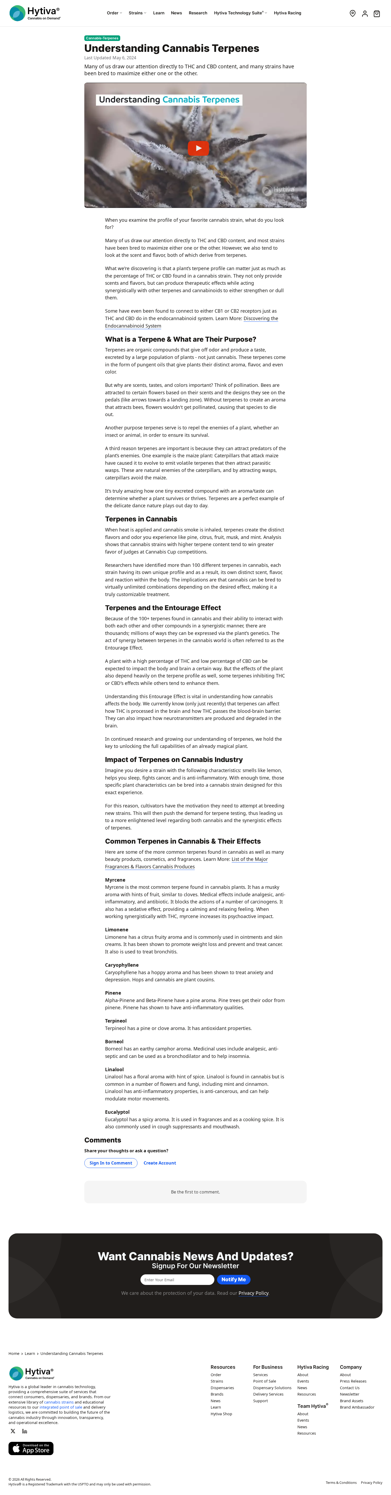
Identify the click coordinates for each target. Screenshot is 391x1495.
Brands (217, 1394)
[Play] (195, 145)
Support (260, 1400)
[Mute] (288, 202)
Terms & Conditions (341, 1482)
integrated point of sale (61, 1407)
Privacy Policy (253, 1293)
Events (303, 1381)
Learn (30, 1354)
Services (260, 1374)
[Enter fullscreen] (298, 202)
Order (216, 1374)
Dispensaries (222, 1387)
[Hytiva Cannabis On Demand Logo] (35, 13)
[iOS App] (31, 1448)
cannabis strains (59, 1402)
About (302, 1374)
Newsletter (349, 1394)
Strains (217, 1381)
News (216, 1400)
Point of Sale (264, 1381)
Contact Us (350, 1387)
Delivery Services (268, 1394)
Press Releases (353, 1381)
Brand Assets (351, 1400)
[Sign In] (365, 13)
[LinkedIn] (24, 1431)
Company (351, 1367)
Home (14, 1354)
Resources (223, 1367)
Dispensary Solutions (272, 1387)
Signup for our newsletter (195, 1265)
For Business (268, 1367)
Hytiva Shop (221, 1413)
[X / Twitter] (13, 1431)
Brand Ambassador (357, 1407)
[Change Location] (353, 13)
